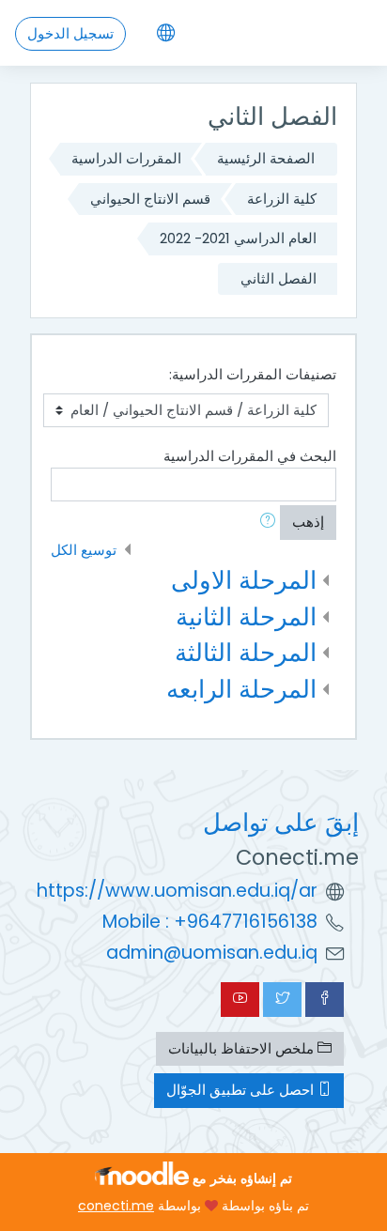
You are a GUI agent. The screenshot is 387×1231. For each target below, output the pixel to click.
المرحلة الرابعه (241, 688)
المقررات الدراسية (126, 158)
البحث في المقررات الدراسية (249, 456)
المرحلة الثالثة (246, 652)
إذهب (308, 521)
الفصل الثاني (278, 278)
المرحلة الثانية (246, 616)
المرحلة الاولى (244, 579)
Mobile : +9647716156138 (209, 921)
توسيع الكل (83, 550)
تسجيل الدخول (70, 33)
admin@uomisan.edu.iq (211, 952)
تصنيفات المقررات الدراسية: (252, 374)
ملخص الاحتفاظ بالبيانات (242, 1048)
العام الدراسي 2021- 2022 (238, 238)
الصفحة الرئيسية (266, 158)
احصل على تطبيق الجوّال (241, 1090)
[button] (264, 522)
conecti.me (116, 1205)
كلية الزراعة (282, 198)
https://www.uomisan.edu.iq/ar (177, 890)
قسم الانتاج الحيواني (150, 198)
